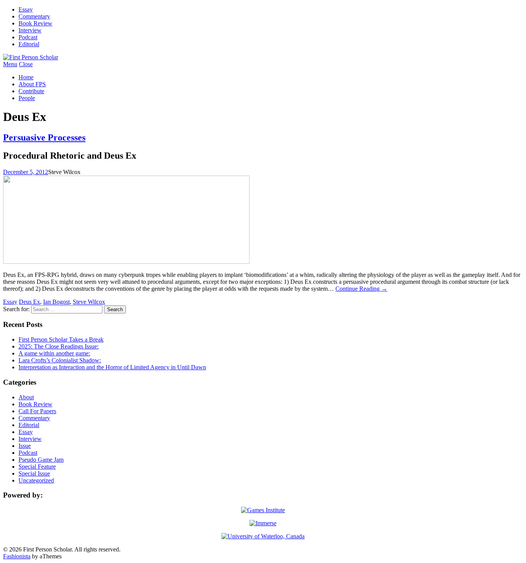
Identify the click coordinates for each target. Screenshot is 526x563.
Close (26, 64)
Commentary (34, 16)
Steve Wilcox (89, 301)
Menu (10, 64)
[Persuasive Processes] (126, 261)
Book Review (35, 23)
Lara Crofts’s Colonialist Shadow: (59, 360)
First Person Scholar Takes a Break (61, 339)
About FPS (32, 84)
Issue (24, 445)
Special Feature (37, 466)
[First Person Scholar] (30, 57)
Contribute (31, 91)
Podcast (27, 37)
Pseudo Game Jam (41, 459)
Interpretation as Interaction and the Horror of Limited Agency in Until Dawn (112, 367)
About (26, 397)
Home (26, 77)
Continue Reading (361, 288)
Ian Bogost (56, 301)
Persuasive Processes (44, 137)
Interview (30, 30)
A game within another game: (54, 353)
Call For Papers (37, 411)
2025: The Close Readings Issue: (58, 346)
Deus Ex (29, 301)
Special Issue (34, 473)
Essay (25, 9)
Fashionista (16, 556)
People (26, 98)
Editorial (28, 44)
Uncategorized (36, 480)
